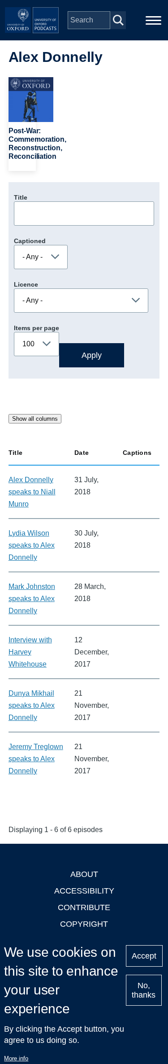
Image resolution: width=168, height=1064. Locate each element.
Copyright (84, 924)
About (84, 874)
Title (20, 197)
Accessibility (84, 890)
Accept (144, 955)
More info (16, 1058)
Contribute (84, 907)
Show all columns (35, 418)
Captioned (30, 240)
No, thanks (143, 990)
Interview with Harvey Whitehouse (30, 652)
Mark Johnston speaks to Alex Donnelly (32, 599)
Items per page (36, 327)
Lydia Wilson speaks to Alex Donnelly (32, 545)
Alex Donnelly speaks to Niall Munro (32, 492)
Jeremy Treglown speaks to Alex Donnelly (36, 759)
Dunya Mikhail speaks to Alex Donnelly (32, 705)
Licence (26, 284)
